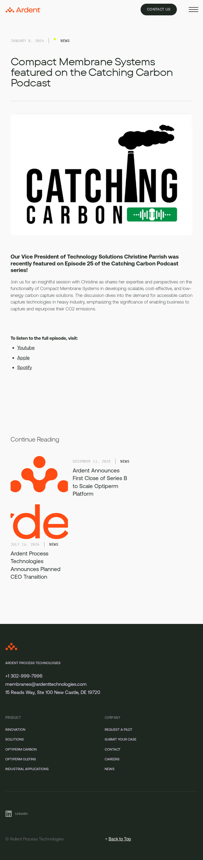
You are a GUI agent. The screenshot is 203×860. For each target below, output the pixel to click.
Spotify (24, 367)
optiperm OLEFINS (20, 759)
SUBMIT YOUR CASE (120, 739)
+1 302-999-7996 (24, 676)
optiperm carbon (21, 749)
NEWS (109, 769)
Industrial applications (27, 769)
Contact (113, 749)
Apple (23, 357)
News (65, 40)
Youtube (26, 347)
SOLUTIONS (14, 739)
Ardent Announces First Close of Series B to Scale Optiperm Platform (100, 482)
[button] (193, 9)
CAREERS (112, 759)
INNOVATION (15, 730)
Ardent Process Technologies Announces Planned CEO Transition (36, 565)
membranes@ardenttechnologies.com (46, 684)
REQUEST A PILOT (118, 730)
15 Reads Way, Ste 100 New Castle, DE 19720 (52, 692)
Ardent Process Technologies (33, 663)
